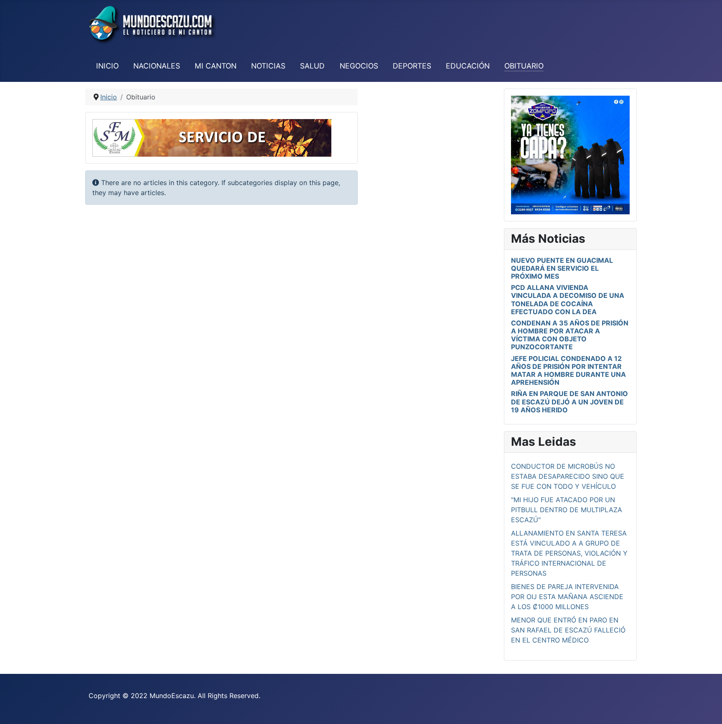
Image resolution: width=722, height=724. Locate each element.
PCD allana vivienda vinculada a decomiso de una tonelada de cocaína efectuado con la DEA (567, 299)
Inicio (107, 65)
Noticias (268, 65)
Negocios (359, 65)
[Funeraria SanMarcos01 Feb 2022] (211, 137)
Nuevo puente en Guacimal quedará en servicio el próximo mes (562, 268)
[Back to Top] (707, 708)
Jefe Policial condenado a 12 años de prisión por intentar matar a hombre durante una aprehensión (568, 370)
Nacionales (156, 65)
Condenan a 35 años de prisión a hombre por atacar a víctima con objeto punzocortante (569, 335)
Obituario (524, 65)
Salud (312, 65)
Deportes (412, 65)
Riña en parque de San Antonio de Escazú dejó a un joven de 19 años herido (569, 401)
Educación (468, 65)
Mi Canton (215, 65)
